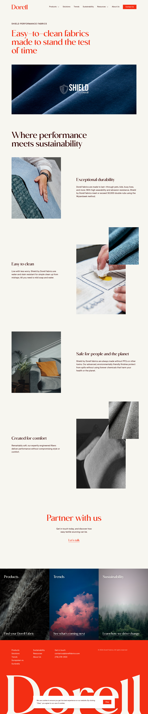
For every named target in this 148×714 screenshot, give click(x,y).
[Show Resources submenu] (107, 7)
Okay (107, 702)
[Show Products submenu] (58, 7)
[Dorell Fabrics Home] (20, 7)
